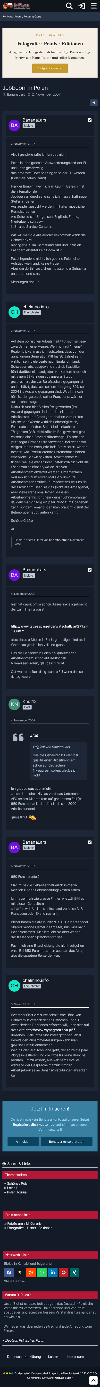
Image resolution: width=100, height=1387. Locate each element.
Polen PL (13, 1188)
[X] (20, 1272)
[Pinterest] (63, 1272)
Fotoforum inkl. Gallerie (24, 1223)
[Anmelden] (81, 6)
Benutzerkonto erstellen (66, 1141)
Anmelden (23, 1141)
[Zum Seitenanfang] (93, 1380)
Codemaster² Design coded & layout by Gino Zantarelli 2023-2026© (56, 1373)
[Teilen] (94, 102)
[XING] (74, 1272)
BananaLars (16, 94)
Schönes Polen (18, 1183)
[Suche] (69, 6)
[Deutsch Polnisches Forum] (18, 6)
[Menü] (94, 6)
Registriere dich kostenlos (33, 1124)
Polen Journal (17, 1192)
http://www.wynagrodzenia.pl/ (49, 1030)
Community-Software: (50, 1377)
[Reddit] (31, 1272)
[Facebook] (9, 1272)
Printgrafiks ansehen (50, 68)
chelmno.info (57, 540)
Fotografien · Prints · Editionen (29, 1228)
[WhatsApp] (42, 1272)
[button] (53, 1272)
